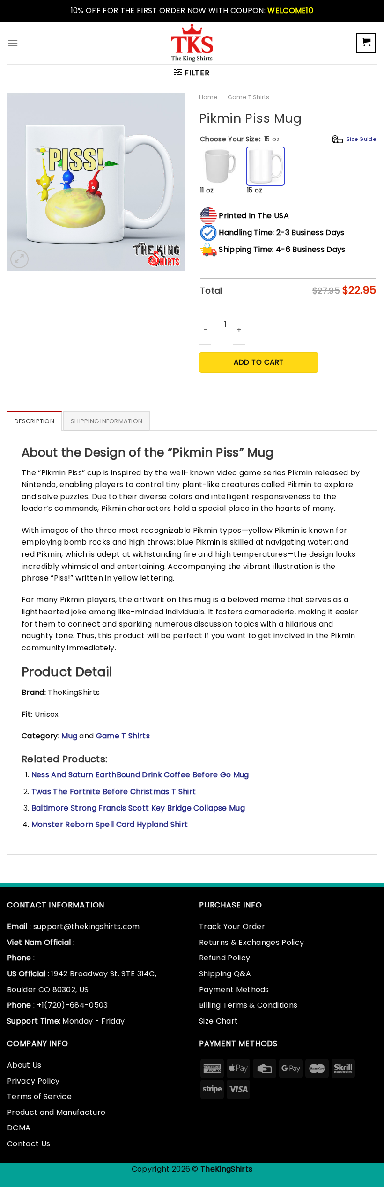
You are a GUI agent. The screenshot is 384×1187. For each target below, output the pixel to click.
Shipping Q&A (225, 973)
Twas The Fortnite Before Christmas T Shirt (113, 791)
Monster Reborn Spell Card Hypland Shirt (109, 824)
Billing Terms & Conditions (248, 1005)
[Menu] (12, 42)
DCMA (18, 1127)
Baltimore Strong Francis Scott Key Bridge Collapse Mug (138, 808)
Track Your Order (232, 926)
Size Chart (218, 1021)
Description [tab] (34, 421)
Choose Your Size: (288, 139)
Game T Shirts (248, 97)
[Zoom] (19, 259)
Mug (70, 735)
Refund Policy (224, 957)
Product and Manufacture (56, 1112)
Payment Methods (234, 989)
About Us (24, 1065)
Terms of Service (39, 1096)
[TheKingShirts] (192, 43)
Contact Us (28, 1143)
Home (208, 97)
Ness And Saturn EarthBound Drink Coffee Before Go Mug (140, 774)
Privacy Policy (33, 1081)
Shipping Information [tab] (106, 421)
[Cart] (366, 43)
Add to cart (258, 362)
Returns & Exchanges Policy (251, 942)
